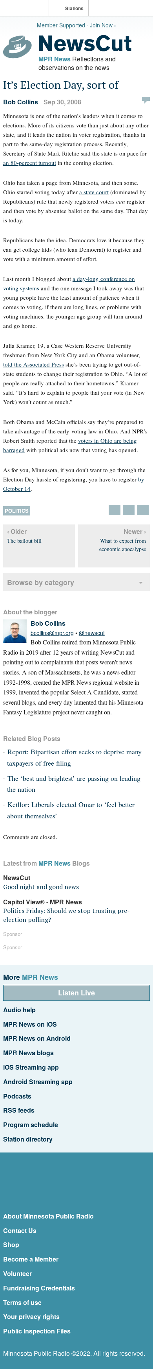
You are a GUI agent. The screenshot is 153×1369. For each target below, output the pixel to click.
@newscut (92, 633)
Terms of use (22, 1302)
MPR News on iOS (30, 1024)
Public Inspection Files (37, 1330)
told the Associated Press (33, 364)
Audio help (19, 1009)
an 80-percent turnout (29, 162)
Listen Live (76, 993)
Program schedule (30, 1124)
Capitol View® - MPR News (42, 901)
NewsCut (16, 877)
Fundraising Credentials (39, 1287)
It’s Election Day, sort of (60, 84)
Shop (11, 1244)
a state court (94, 192)
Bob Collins (20, 101)
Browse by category (40, 582)
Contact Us (19, 1230)
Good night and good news (41, 886)
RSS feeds (19, 1110)
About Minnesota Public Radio (48, 1216)
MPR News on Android (37, 1038)
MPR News (54, 58)
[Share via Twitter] (114, 510)
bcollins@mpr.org (52, 633)
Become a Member (30, 1258)
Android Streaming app (38, 1081)
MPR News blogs (28, 1052)
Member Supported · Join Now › (76, 25)
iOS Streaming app (31, 1067)
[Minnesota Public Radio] (26, 9)
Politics (17, 510)
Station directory (28, 1139)
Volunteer (17, 1273)
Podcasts (17, 1096)
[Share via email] (143, 510)
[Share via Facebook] (129, 510)
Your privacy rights (31, 1316)
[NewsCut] (85, 49)
